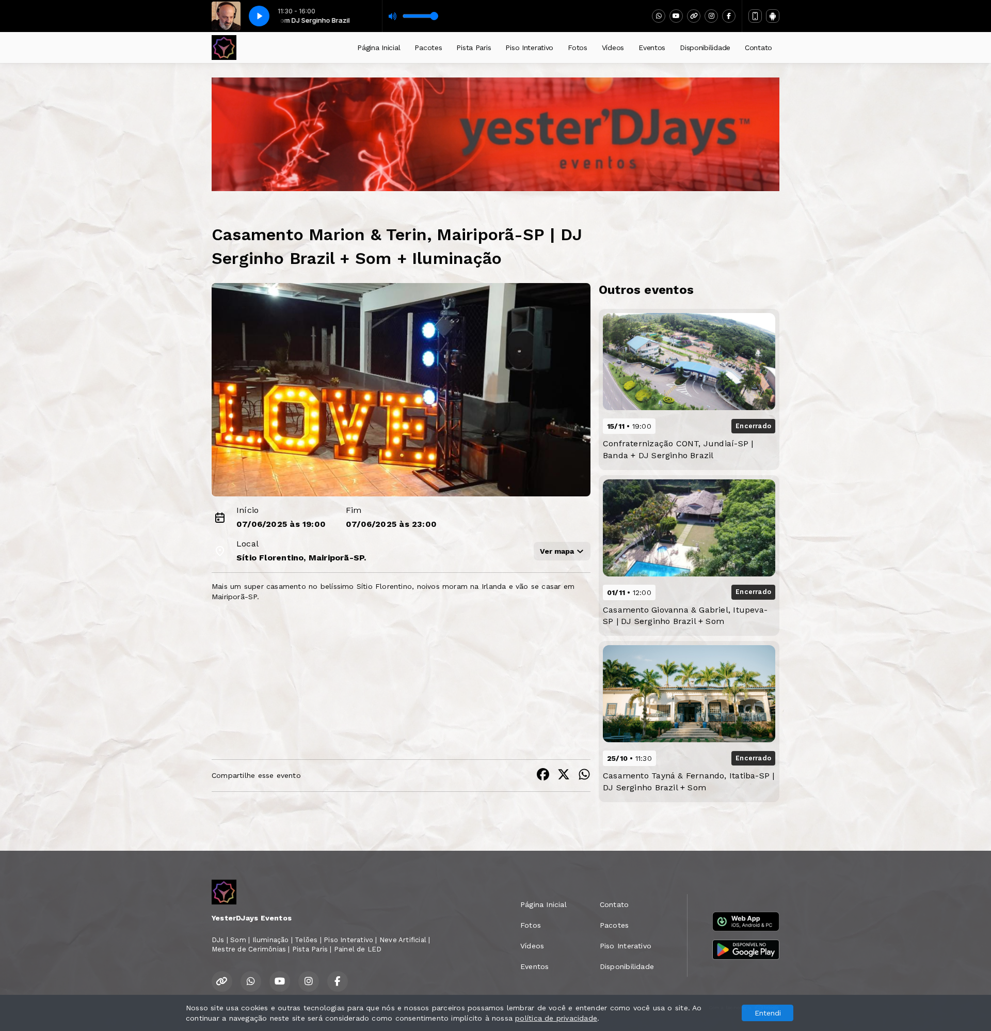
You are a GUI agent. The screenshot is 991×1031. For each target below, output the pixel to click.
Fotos (577, 47)
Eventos (651, 47)
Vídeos (613, 47)
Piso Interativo (529, 47)
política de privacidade (556, 1018)
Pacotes (428, 47)
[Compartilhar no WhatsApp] (584, 775)
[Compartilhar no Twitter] (563, 775)
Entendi (768, 1013)
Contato (758, 47)
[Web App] (755, 16)
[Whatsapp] (658, 16)
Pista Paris (473, 47)
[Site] (693, 16)
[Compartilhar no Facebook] (543, 775)
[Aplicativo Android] (772, 16)
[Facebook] (729, 16)
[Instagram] (711, 16)
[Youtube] (676, 16)
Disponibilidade (705, 47)
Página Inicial (378, 47)
